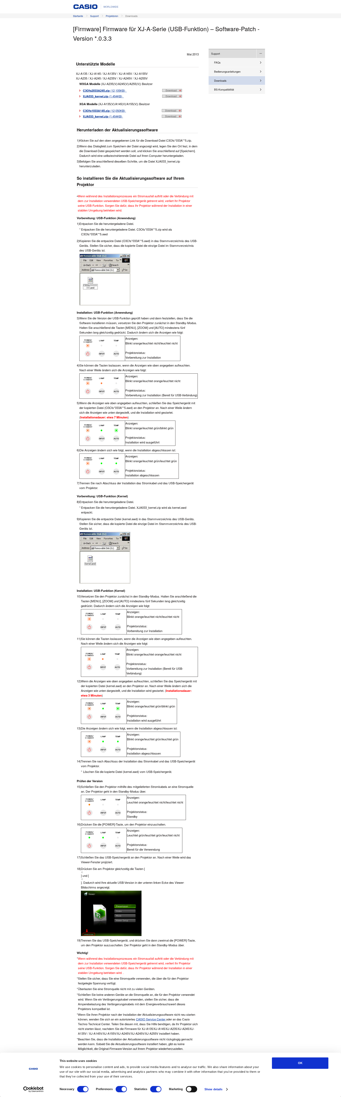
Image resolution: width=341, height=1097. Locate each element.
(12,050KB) (104, 110)
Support (94, 16)
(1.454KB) (103, 96)
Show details (213, 1089)
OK (300, 1063)
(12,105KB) (105, 90)
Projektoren (112, 16)
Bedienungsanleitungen (227, 71)
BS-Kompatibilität (224, 89)
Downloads (220, 80)
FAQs (217, 62)
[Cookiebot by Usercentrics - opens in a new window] (33, 1089)
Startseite (78, 16)
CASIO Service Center (151, 1019)
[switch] (121, 1089)
